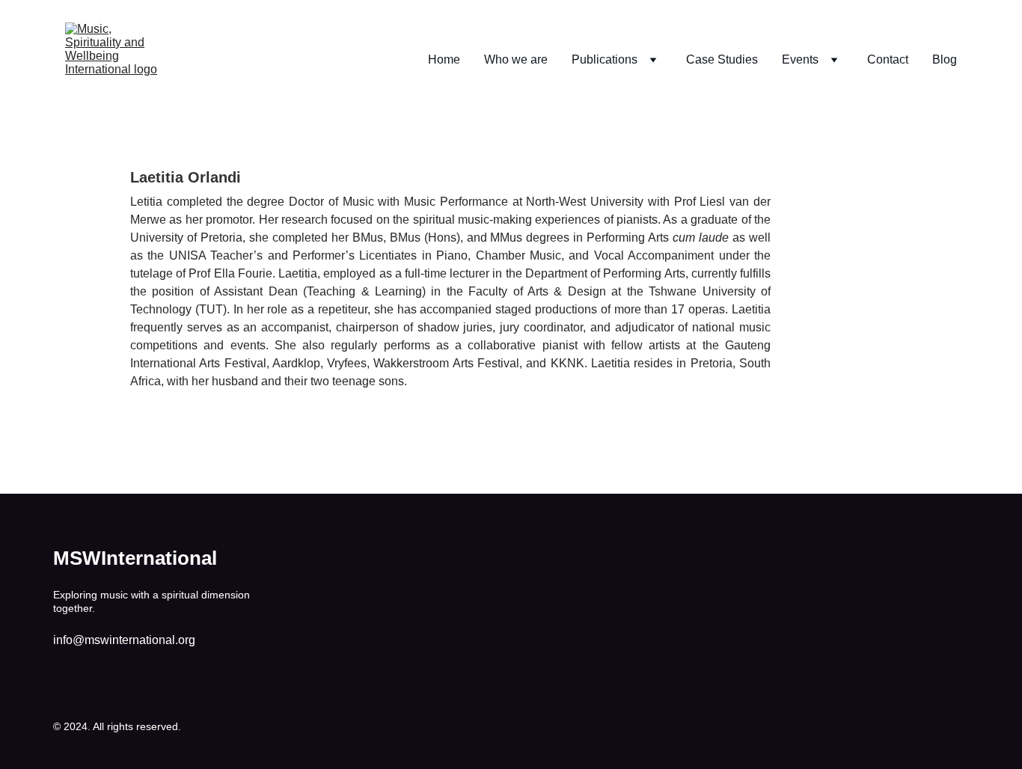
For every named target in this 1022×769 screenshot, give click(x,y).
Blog (944, 59)
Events (800, 59)
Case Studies (722, 59)
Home (444, 59)
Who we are (516, 59)
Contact (887, 59)
